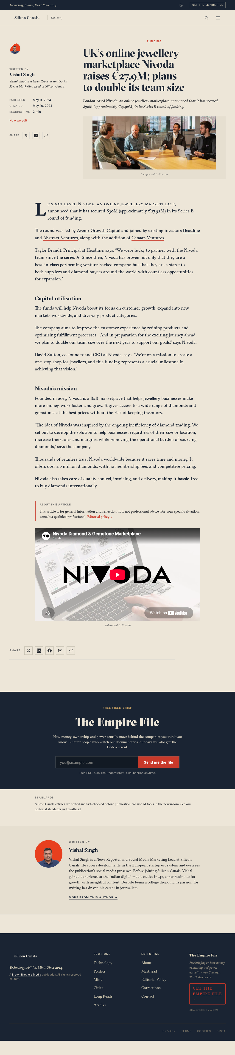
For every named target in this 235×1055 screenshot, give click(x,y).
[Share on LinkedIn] (36, 135)
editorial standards (48, 809)
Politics (100, 971)
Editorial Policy (153, 979)
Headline (191, 230)
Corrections (151, 987)
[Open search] (206, 18)
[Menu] (217, 18)
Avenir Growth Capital (98, 230)
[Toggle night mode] (181, 5)
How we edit (18, 120)
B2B (94, 398)
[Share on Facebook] (49, 650)
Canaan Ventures (147, 237)
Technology (103, 962)
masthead (74, 809)
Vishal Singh (22, 74)
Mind (98, 979)
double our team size (75, 342)
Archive (100, 1004)
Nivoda (86, 203)
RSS (215, 1010)
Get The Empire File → (207, 994)
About (146, 962)
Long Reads (103, 996)
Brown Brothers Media (26, 974)
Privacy (169, 1031)
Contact (147, 996)
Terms (186, 1031)
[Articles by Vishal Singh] (19, 53)
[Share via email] (60, 650)
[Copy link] (46, 135)
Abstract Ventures (60, 237)
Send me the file (158, 762)
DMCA (221, 1031)
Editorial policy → (99, 516)
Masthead (149, 971)
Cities (98, 987)
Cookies (204, 1031)
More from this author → (93, 897)
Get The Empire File (207, 4)
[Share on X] (26, 135)
